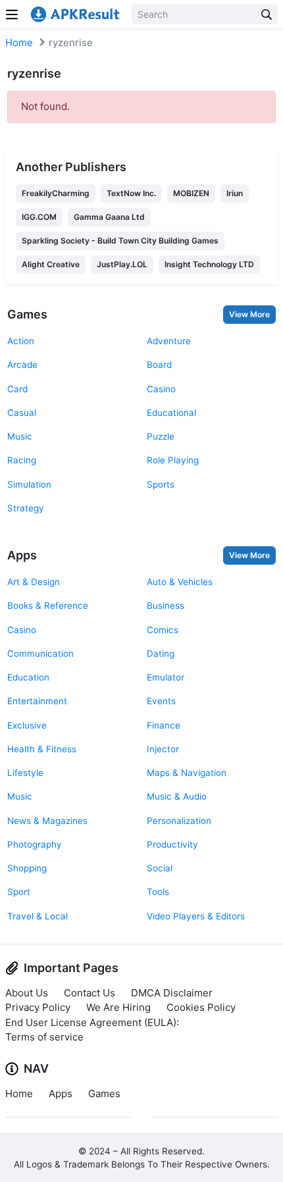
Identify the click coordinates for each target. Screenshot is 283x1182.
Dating (160, 653)
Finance (163, 725)
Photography (34, 844)
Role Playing (173, 460)
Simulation (29, 484)
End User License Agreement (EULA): (92, 1022)
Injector (163, 749)
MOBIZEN (191, 193)
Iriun (234, 193)
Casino (161, 389)
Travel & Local (37, 916)
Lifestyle (25, 772)
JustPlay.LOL (122, 264)
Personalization (179, 820)
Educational (171, 412)
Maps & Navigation (186, 772)
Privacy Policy (37, 1007)
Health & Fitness (41, 749)
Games (27, 314)
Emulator (165, 677)
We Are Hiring (118, 1007)
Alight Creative (51, 264)
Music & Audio (177, 796)
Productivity (172, 844)
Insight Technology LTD (209, 264)
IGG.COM (39, 217)
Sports (160, 484)
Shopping (27, 868)
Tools (158, 891)
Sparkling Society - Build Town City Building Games (120, 240)
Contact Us (89, 993)
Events (161, 701)
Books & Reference (47, 605)
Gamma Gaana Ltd (109, 217)
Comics (162, 630)
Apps (22, 555)
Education (28, 677)
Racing (21, 460)
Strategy (25, 508)
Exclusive (27, 725)
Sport (18, 891)
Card (17, 389)
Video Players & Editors (196, 916)
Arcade (22, 364)
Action (20, 341)
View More (249, 314)
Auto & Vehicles (180, 582)
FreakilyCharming (56, 193)
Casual (21, 412)
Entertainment (37, 701)
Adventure (169, 341)
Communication (40, 653)
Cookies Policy (201, 1007)
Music (19, 436)
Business (165, 605)
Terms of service (44, 1037)
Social (159, 868)
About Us (26, 993)
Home (19, 42)
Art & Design (33, 582)
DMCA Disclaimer (172, 993)
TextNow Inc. (131, 193)
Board (159, 364)
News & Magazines (47, 820)
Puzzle (160, 436)
